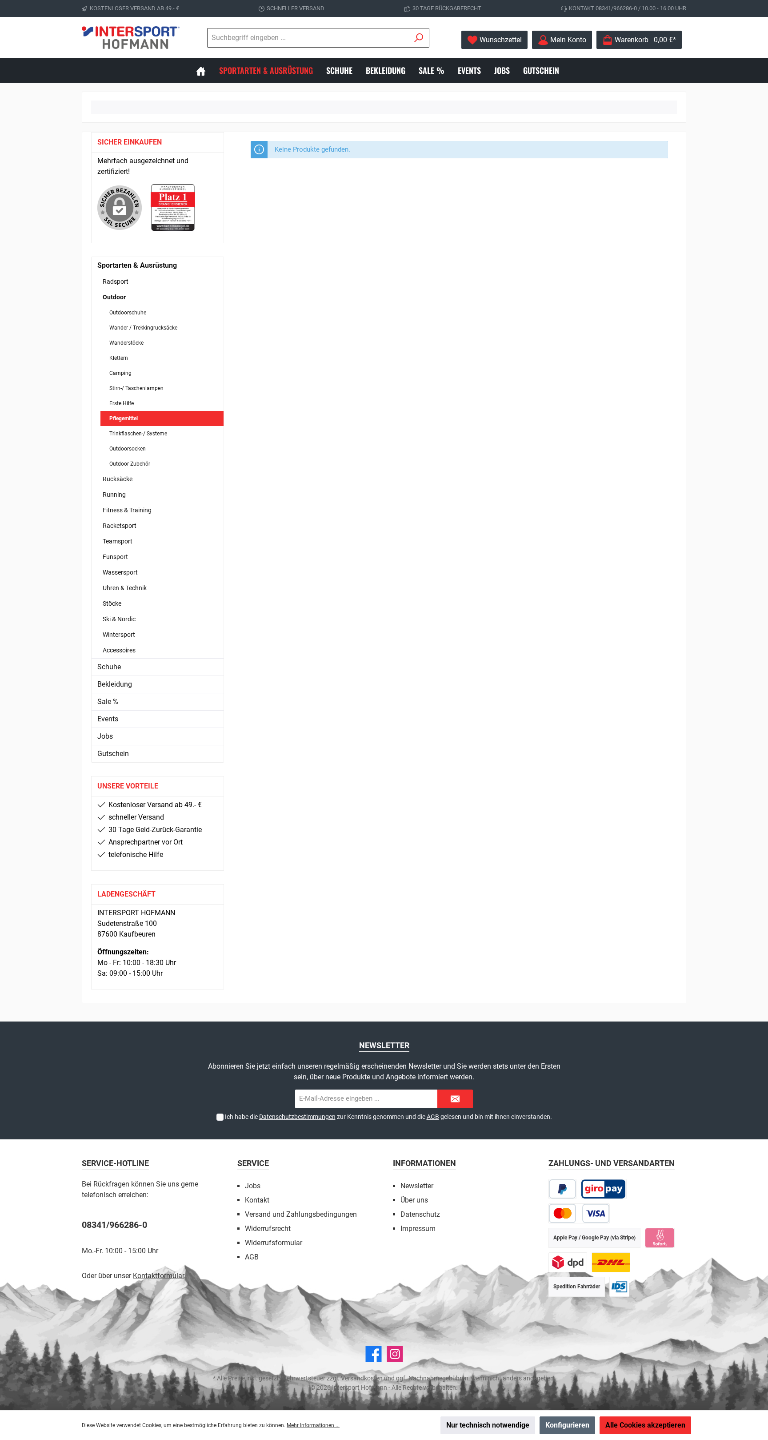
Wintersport (119, 634)
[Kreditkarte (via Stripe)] (579, 1213)
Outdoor (114, 297)
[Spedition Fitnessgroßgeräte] (619, 1287)
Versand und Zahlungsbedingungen (301, 1214)
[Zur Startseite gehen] (131, 37)
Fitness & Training (127, 510)
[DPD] (567, 1262)
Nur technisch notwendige (487, 1425)
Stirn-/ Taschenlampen (136, 388)
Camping (120, 373)
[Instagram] (395, 1354)
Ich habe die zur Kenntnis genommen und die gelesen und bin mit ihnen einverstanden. (388, 1116)
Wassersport (120, 572)
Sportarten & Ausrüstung (137, 265)
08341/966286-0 (114, 1224)
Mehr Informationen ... (313, 1425)
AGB (433, 1116)
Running (114, 494)
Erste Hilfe (121, 403)
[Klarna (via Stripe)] (660, 1238)
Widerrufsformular (273, 1243)
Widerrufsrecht (268, 1228)
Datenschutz (420, 1214)
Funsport (115, 556)
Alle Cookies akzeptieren (645, 1425)
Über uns (414, 1200)
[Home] (207, 70)
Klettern (118, 358)
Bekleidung (114, 684)
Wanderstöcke (126, 343)
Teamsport (117, 541)
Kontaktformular (158, 1275)
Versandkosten (362, 1378)
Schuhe (109, 667)
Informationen (424, 1163)
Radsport (115, 281)
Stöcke (112, 603)
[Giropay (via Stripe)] (604, 1189)
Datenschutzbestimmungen (297, 1116)
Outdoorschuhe (127, 313)
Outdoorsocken (127, 449)
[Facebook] (374, 1354)
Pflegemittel (123, 418)
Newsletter (416, 1186)
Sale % (107, 701)
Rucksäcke (117, 479)
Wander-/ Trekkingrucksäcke (143, 328)
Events (107, 719)
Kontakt (257, 1200)
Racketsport (119, 525)
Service (253, 1163)
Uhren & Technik (125, 587)
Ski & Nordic (119, 619)
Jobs (105, 736)
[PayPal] (562, 1189)
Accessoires (119, 650)
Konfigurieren (567, 1425)
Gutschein (113, 753)
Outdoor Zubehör (129, 464)
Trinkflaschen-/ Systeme (138, 433)
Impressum (418, 1228)
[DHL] (611, 1262)
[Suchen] (418, 38)
